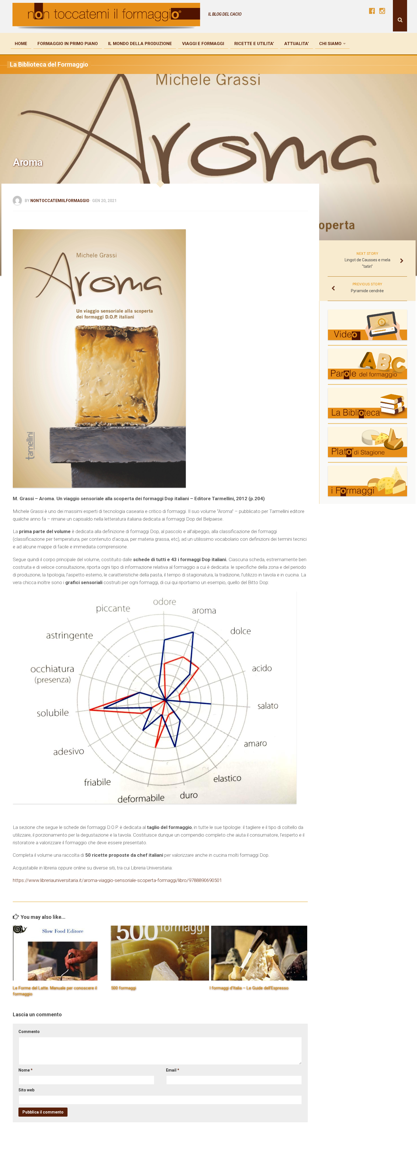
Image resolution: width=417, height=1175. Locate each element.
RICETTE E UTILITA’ (254, 43)
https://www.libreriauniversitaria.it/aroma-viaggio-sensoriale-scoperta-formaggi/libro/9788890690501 (117, 880)
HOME (21, 43)
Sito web (26, 1090)
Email (172, 1070)
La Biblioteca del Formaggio (49, 64)
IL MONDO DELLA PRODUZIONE (140, 43)
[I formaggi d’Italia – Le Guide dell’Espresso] (258, 953)
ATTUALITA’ (296, 43)
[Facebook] (371, 10)
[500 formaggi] (160, 953)
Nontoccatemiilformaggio (59, 200)
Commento (29, 1031)
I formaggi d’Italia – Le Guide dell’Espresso (248, 988)
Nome (25, 1070)
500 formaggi (123, 988)
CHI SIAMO (330, 43)
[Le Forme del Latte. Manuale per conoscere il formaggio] (62, 953)
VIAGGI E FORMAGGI (203, 43)
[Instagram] (382, 10)
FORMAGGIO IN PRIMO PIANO (67, 43)
